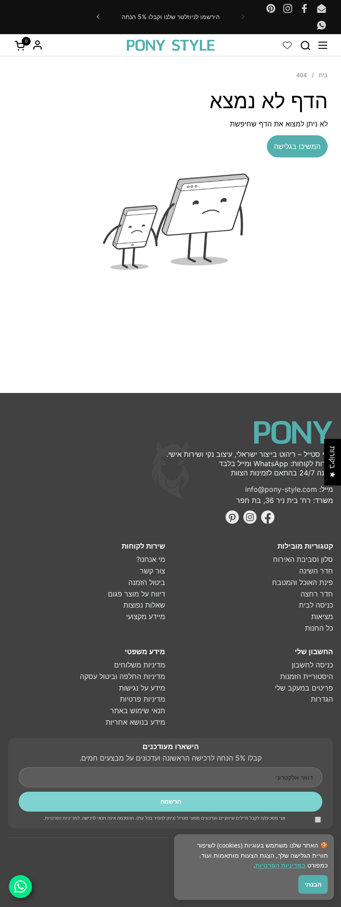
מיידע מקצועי (145, 616)
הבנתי (313, 884)
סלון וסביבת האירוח (303, 559)
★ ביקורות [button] (332, 462)
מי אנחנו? (150, 559)
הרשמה (170, 801)
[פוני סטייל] (170, 45)
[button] (305, 45)
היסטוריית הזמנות (306, 676)
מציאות (322, 616)
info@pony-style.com (281, 489)
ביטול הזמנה (146, 582)
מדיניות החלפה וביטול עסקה (122, 676)
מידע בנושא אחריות (135, 722)
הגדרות (322, 699)
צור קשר (152, 570)
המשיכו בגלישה (297, 146)
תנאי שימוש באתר (137, 710)
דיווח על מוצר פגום (136, 593)
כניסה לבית (316, 605)
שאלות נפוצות (144, 605)
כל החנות (319, 628)
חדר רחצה (317, 593)
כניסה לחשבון (312, 664)
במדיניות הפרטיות (280, 865)
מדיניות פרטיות (142, 699)
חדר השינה (316, 570)
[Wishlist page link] (287, 45)
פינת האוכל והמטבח (302, 582)
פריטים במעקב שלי (304, 687)
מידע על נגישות (142, 687)
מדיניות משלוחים (139, 664)
